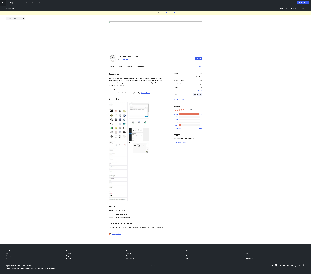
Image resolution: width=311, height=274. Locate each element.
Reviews (120, 67)
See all (200, 128)
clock (194, 94)
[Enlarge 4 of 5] (146, 130)
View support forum (180, 142)
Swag (188, 258)
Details (112, 67)
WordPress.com (250, 250)
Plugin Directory (10, 8)
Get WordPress (303, 2)
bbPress (248, 256)
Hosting (8, 256)
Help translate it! (170, 12)
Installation (130, 67)
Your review (177, 128)
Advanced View (179, 99)
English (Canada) (26, 265)
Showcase (69, 250)
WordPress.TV (130, 258)
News (7, 253)
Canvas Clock (145, 93)
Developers (129, 256)
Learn (127, 250)
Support (200, 67)
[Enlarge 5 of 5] (146, 144)
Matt (247, 253)
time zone (199, 94)
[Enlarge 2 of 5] (146, 104)
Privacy (8, 258)
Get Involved (189, 250)
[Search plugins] (23, 18)
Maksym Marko (124, 59)
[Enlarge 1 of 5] (126, 104)
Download (198, 58)
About (8, 250)
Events (188, 253)
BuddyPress (249, 258)
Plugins (68, 256)
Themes (68, 253)
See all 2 (200, 90)
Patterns (68, 258)
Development (141, 67)
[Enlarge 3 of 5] (146, 120)
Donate (188, 256)
